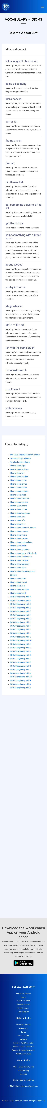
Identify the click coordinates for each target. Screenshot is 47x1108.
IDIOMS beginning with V (20, 673)
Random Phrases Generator (23, 1050)
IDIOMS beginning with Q (20, 655)
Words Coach (22, 1101)
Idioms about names (19, 538)
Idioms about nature (18, 546)
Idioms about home (18, 509)
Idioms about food (18, 495)
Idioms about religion (19, 560)
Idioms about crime (18, 484)
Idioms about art (17, 473)
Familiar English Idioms (20, 462)
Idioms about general (19, 502)
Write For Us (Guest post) (23, 1067)
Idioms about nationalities (21, 542)
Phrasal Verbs (23, 1036)
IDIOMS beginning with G (20, 618)
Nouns (23, 997)
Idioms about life (17, 520)
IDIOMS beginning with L (20, 637)
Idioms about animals (19, 469)
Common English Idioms (20, 458)
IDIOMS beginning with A (20, 597)
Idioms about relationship (21, 556)
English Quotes (23, 1004)
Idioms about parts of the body (23, 553)
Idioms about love (17, 524)
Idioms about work (18, 593)
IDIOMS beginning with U (20, 669)
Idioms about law (17, 517)
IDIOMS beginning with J (20, 629)
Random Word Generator (23, 1043)
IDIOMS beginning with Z (20, 688)
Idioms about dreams (19, 491)
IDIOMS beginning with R (20, 658)
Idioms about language (20, 513)
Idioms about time (18, 578)
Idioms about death (18, 487)
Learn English (23, 1012)
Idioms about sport (18, 567)
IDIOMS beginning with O (20, 647)
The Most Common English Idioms (25, 455)
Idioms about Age (17, 466)
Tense (23, 1032)
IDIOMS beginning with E (20, 611)
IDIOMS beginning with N (20, 644)
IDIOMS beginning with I (20, 626)
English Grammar (24, 1001)
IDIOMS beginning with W (21, 677)
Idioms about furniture (19, 498)
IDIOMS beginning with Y (20, 684)
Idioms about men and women (23, 527)
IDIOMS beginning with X (20, 680)
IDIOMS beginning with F (20, 615)
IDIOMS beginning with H (20, 622)
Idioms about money (19, 531)
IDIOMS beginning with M (20, 640)
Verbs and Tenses (23, 993)
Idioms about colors (18, 480)
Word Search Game (23, 1054)
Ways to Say (23, 1028)
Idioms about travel (18, 582)
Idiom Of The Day (23, 1025)
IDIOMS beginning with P (20, 651)
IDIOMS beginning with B (20, 600)
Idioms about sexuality (19, 564)
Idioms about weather (19, 589)
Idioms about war (17, 586)
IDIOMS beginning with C (20, 604)
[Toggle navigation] (42, 6)
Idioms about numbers (19, 549)
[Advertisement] (23, 728)
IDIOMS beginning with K (20, 633)
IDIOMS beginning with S (20, 662)
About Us (23, 1074)
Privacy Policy (23, 1070)
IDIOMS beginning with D (20, 608)
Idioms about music (18, 535)
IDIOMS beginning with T (20, 666)
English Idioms (23, 1008)
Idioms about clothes (19, 476)
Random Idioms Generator (23, 1047)
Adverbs (23, 1039)
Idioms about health (18, 506)
